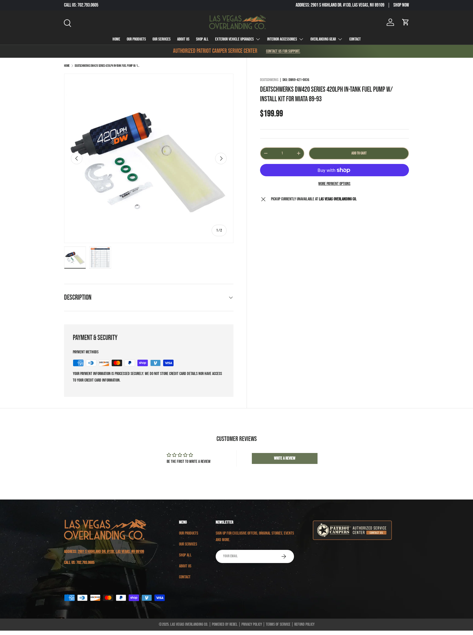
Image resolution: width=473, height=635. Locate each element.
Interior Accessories (282, 39)
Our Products (136, 39)
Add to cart (359, 153)
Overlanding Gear (323, 39)
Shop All (202, 39)
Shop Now (401, 5)
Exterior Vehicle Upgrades (234, 39)
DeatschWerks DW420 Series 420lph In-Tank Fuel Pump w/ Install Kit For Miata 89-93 (107, 66)
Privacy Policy (251, 624)
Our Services (161, 39)
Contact (355, 39)
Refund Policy (304, 624)
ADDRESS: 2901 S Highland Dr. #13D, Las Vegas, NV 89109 (340, 5)
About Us (183, 39)
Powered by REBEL (225, 624)
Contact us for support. (283, 51)
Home (116, 39)
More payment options (334, 183)
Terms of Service (278, 624)
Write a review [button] (284, 458)
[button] (406, 22)
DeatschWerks (269, 79)
